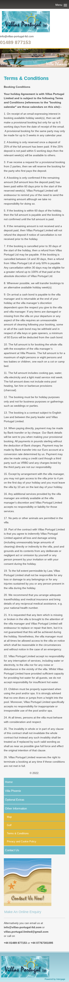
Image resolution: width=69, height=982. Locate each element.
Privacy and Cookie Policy (21, 841)
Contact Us (12, 850)
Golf (9, 825)
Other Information (16, 808)
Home (9, 782)
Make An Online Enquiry (22, 912)
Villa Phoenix (13, 790)
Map (9, 816)
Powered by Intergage (55, 979)
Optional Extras (14, 799)
